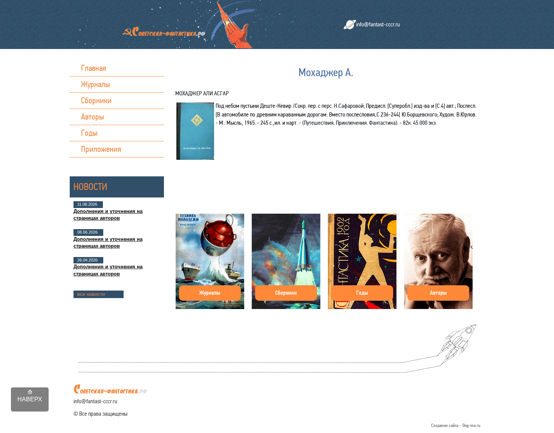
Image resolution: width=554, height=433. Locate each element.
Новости (90, 187)
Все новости (91, 294)
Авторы (92, 117)
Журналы (95, 84)
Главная (93, 68)
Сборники (96, 100)
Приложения (101, 149)
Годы (89, 133)
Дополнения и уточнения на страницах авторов (107, 214)
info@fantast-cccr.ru (378, 24)
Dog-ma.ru (471, 425)
